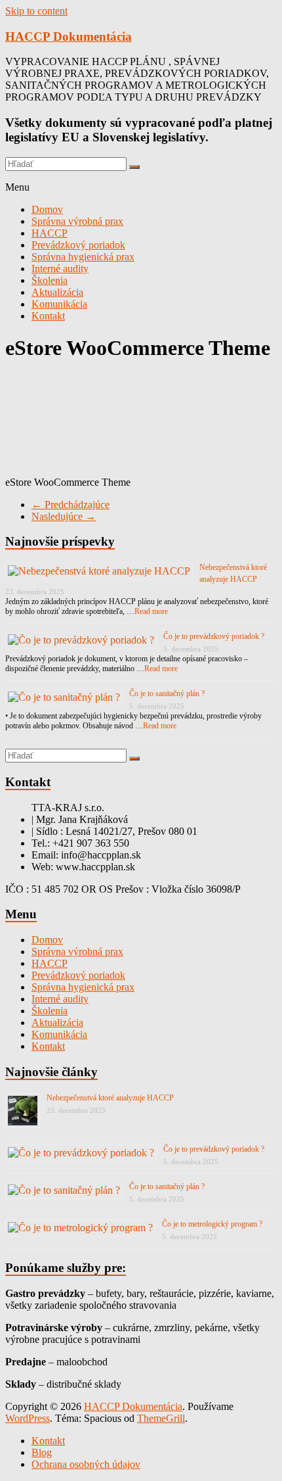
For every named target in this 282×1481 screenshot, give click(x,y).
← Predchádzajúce (70, 504)
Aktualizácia (57, 292)
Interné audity (60, 268)
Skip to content (36, 10)
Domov (47, 209)
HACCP (49, 233)
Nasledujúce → (63, 516)
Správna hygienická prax (82, 256)
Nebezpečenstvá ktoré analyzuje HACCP (110, 1097)
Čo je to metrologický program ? (212, 1224)
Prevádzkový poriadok (78, 244)
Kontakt (48, 315)
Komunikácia (59, 304)
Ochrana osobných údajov (85, 1464)
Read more (151, 611)
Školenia (49, 280)
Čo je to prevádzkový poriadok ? (213, 636)
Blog (41, 1452)
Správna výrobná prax (77, 221)
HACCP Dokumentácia (68, 36)
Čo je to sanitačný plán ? (167, 693)
